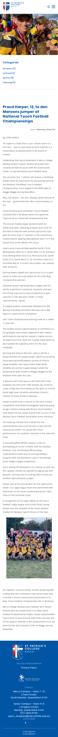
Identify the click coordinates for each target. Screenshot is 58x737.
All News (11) (9, 69)
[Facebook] (25, 723)
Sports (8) (8, 78)
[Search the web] (48, 7)
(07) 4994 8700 (29, 713)
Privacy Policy (29, 668)
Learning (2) (9, 82)
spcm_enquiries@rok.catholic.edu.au (29, 716)
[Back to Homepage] (13, 7)
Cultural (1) (9, 73)
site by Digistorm (29, 734)
